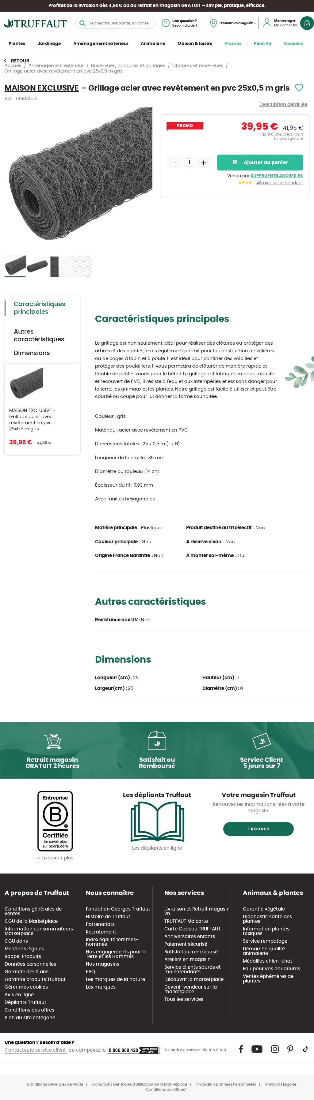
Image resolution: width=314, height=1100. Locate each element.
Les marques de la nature (115, 979)
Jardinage (49, 44)
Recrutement (101, 932)
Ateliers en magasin (187, 959)
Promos (233, 44)
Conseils (293, 44)
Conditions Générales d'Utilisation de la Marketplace (139, 1084)
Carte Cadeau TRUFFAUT (192, 929)
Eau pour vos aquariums (271, 969)
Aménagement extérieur (100, 44)
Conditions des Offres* (166, 1089)
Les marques (101, 987)
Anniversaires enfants (189, 936)
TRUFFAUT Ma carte (186, 921)
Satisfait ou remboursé (191, 952)
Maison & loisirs (195, 44)
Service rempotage (265, 941)
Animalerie (153, 44)
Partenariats (100, 924)
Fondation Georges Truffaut (118, 909)
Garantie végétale (264, 909)
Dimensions (32, 353)
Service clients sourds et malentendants (192, 969)
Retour (20, 61)
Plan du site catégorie (30, 1018)
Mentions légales (24, 949)
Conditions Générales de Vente (55, 1084)
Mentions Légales (281, 1084)
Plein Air (263, 44)
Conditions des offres (29, 1010)
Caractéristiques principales (39, 308)
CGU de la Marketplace (31, 921)
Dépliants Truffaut (25, 1002)
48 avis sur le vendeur (279, 183)
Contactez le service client (36, 1050)
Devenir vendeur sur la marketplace (190, 989)
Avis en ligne (19, 995)
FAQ (90, 972)
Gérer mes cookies (26, 987)
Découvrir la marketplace (194, 979)
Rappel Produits (23, 956)
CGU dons (16, 941)
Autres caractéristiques (39, 335)
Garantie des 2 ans (26, 972)
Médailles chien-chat (267, 961)
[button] (38, 266)
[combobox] (115, 23)
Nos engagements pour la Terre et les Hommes (116, 954)
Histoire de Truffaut (108, 917)
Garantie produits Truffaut (35, 979)
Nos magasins (102, 964)
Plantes (17, 44)
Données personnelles (30, 964)
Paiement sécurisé (185, 944)
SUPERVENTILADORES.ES (277, 176)
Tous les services (183, 999)
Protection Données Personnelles (226, 1084)
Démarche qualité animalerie (264, 951)
